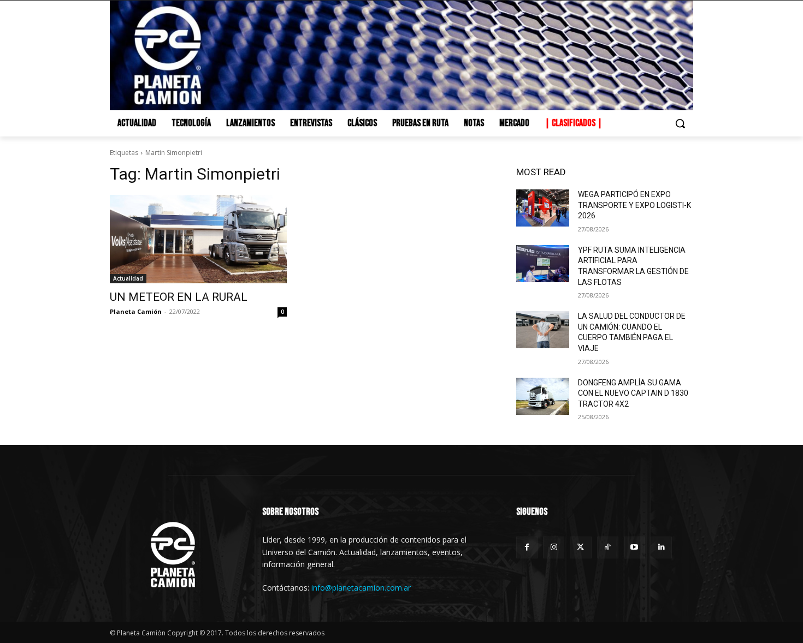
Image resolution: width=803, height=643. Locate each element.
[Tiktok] (607, 547)
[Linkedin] (661, 547)
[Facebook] (527, 547)
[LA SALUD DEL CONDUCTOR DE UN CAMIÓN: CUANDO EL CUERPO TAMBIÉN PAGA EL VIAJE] (542, 329)
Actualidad (128, 278)
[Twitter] (580, 547)
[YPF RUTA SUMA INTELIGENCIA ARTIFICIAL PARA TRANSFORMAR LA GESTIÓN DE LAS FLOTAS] (542, 263)
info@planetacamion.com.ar (361, 587)
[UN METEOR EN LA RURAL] (198, 239)
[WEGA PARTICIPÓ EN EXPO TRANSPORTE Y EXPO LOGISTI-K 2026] (542, 208)
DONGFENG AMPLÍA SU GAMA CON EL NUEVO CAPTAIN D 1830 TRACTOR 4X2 (633, 393)
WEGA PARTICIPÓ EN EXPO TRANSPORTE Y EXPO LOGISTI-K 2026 (634, 205)
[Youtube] (634, 547)
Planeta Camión (136, 311)
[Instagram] (553, 547)
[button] (680, 123)
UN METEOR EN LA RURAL (178, 296)
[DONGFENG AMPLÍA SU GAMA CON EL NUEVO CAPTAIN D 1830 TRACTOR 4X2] (542, 396)
